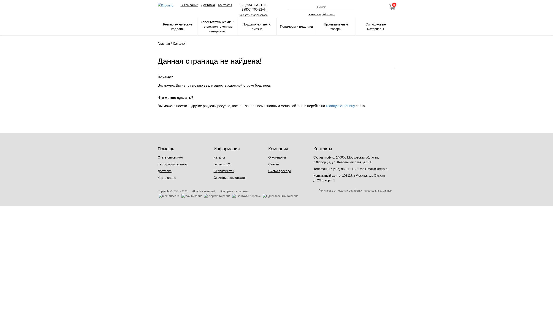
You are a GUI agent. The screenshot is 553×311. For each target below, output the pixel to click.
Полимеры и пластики (296, 26)
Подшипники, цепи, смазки (257, 26)
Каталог (219, 157)
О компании (189, 5)
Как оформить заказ (173, 164)
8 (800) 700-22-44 (253, 9)
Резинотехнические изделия (177, 26)
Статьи (273, 164)
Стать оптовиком (170, 157)
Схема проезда (279, 171)
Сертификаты (224, 171)
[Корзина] (392, 7)
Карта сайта (167, 177)
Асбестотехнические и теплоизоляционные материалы (217, 26)
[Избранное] (380, 7)
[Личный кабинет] (368, 7)
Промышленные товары (336, 26)
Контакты (225, 5)
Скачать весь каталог (230, 177)
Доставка (208, 5)
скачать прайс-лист (321, 14)
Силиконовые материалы (375, 26)
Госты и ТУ (222, 164)
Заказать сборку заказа (253, 15)
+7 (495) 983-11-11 (253, 5)
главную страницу (340, 106)
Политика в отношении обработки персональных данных (355, 190)
